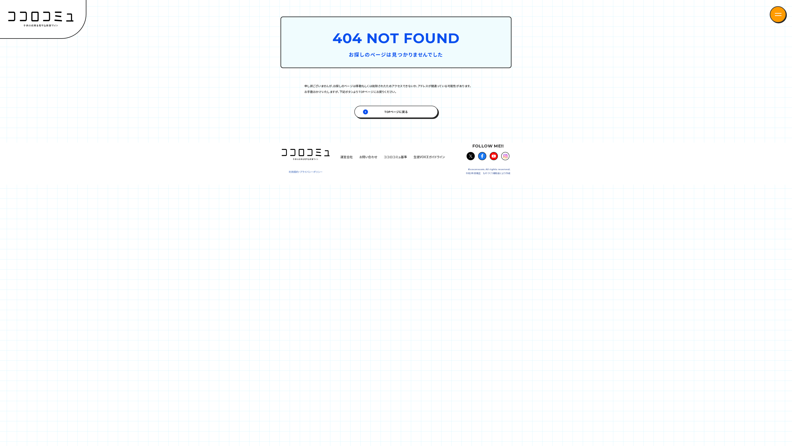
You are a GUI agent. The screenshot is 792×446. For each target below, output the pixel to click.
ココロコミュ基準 (395, 157)
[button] (778, 14)
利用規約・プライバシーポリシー (306, 171)
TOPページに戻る (396, 112)
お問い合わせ (368, 157)
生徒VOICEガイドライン (429, 157)
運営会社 (346, 157)
